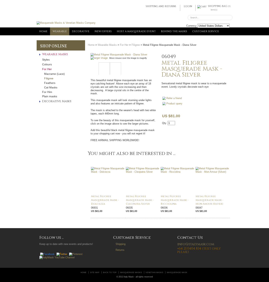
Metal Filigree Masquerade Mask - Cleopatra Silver (140, 200)
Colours (47, 64)
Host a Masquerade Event (136, 31)
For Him (47, 92)
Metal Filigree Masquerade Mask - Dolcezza (105, 200)
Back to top (110, 272)
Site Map (94, 272)
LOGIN (188, 6)
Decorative (80, 31)
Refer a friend (174, 98)
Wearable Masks (55, 54)
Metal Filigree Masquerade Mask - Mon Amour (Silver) (209, 200)
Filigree (48, 78)
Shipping (120, 244)
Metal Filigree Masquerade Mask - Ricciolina (174, 200)
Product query (174, 103)
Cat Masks (50, 87)
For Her (47, 69)
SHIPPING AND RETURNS (161, 6)
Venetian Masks (154, 272)
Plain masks (49, 96)
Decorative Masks (56, 101)
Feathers (49, 82)
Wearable (60, 31)
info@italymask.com (195, 244)
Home (43, 31)
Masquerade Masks (131, 272)
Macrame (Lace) (54, 73)
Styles (46, 59)
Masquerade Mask (177, 272)
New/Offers (103, 31)
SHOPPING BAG (217, 6)
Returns (120, 249)
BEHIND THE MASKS (174, 31)
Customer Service (205, 31)
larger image (101, 57)
